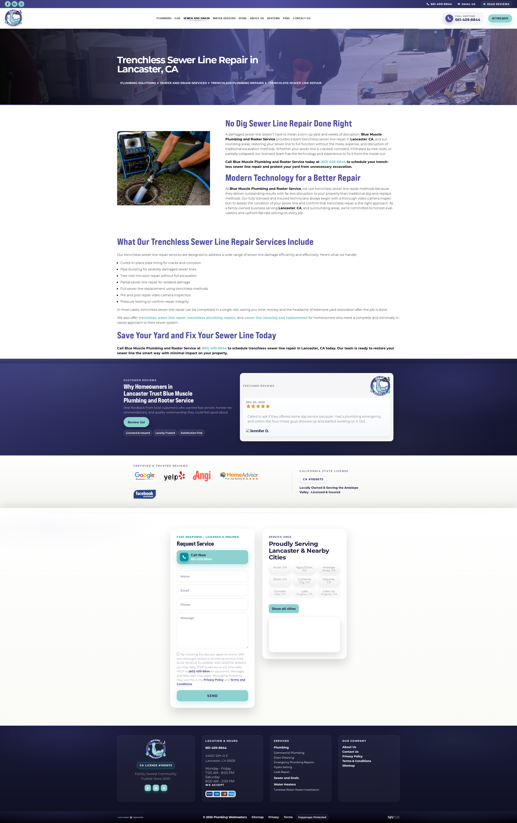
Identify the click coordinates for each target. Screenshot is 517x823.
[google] (15, 4)
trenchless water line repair (162, 317)
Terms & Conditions (356, 761)
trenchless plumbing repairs (211, 317)
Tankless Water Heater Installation (296, 789)
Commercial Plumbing (289, 752)
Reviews (273, 18)
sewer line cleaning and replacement (275, 317)
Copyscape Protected (312, 817)
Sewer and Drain (197, 18)
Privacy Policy (214, 680)
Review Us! (136, 422)
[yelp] (21, 4)
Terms (288, 817)
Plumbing (164, 18)
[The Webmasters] (130, 817)
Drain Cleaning (284, 757)
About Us (257, 18)
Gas (177, 18)
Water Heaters (224, 18)
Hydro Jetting (283, 767)
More (243, 18)
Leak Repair (282, 772)
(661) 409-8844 (333, 162)
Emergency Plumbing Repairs (294, 762)
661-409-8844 (216, 748)
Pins (286, 18)
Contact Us (301, 18)
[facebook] (8, 4)
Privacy (273, 817)
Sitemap (348, 765)
